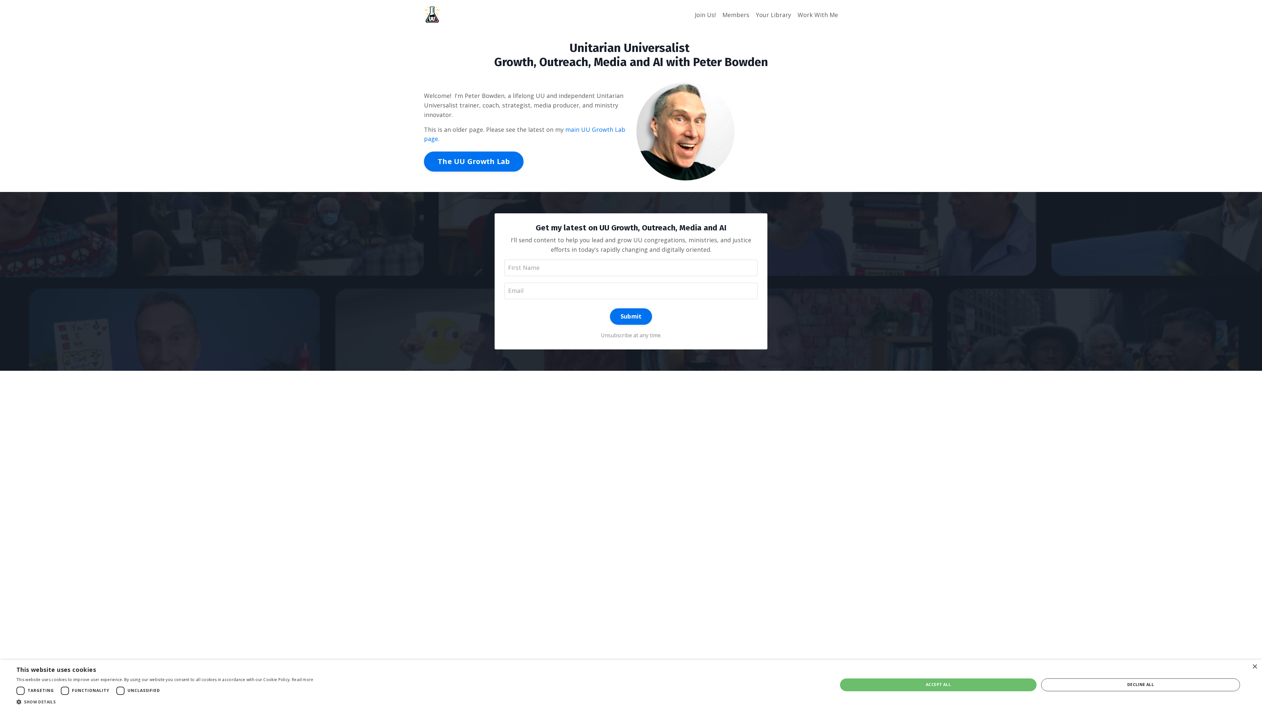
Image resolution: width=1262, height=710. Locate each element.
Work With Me (818, 15)
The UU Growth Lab (474, 161)
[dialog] (631, 685)
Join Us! (705, 15)
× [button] (1254, 666)
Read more (303, 679)
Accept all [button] (938, 684)
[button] (165, 701)
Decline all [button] (1140, 684)
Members (735, 15)
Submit (631, 316)
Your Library (773, 15)
